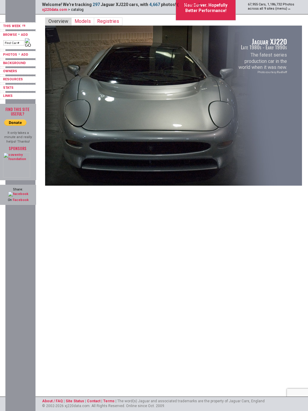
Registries (108, 21)
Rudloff (282, 72)
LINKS (8, 96)
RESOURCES (13, 79)
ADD (24, 35)
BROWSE (10, 35)
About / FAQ (52, 401)
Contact (93, 401)
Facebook (21, 200)
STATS (8, 88)
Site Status (75, 401)
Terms (109, 401)
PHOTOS (10, 55)
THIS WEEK (12, 26)
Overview (58, 21)
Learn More (188, 5)
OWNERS (10, 71)
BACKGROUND (14, 63)
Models (83, 21)
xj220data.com (54, 10)
